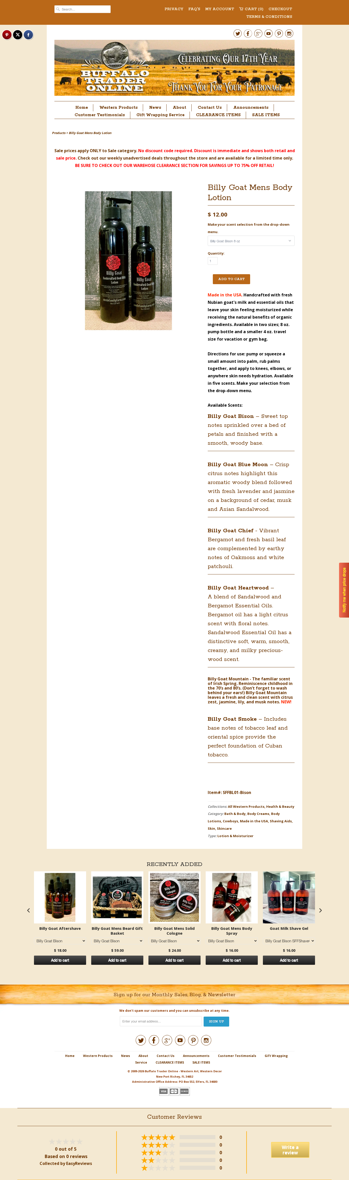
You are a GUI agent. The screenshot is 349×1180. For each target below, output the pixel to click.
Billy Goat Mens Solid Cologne (174, 931)
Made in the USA (254, 821)
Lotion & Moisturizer (235, 836)
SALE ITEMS (266, 115)
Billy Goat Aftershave (60, 928)
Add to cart (60, 960)
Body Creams (258, 813)
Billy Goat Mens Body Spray (231, 931)
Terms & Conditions (269, 17)
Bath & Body (235, 813)
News (155, 107)
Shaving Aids (281, 821)
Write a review (290, 1149)
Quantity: (216, 253)
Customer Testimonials (100, 115)
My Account (219, 9)
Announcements (251, 107)
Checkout (280, 9)
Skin (211, 828)
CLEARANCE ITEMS (218, 115)
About (179, 107)
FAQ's (194, 9)
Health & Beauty (280, 806)
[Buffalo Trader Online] (174, 69)
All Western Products (246, 806)
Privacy (174, 9)
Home (81, 107)
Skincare (224, 828)
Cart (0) (254, 9)
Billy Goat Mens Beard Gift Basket (117, 931)
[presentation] (28, 910)
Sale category (122, 150)
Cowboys (230, 821)
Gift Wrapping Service (160, 115)
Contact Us (210, 107)
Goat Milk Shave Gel (289, 928)
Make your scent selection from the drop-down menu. (248, 228)
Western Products (118, 107)
